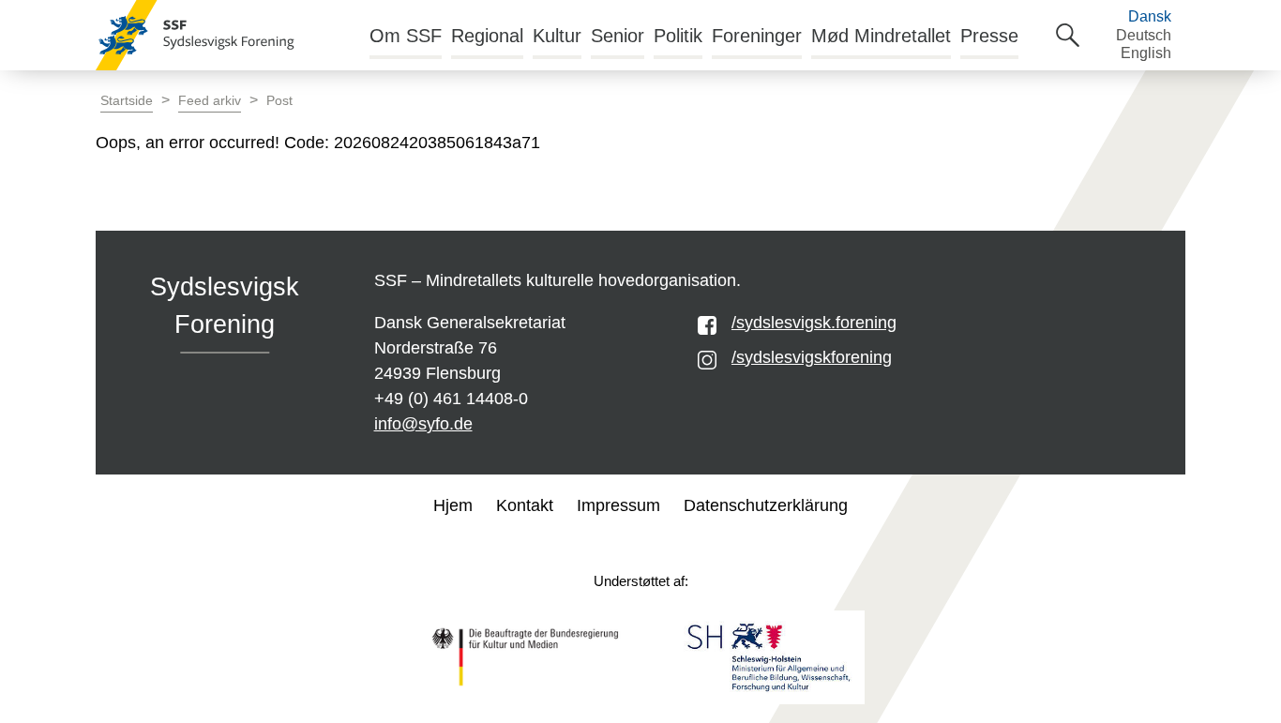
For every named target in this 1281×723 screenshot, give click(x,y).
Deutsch (1143, 35)
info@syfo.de (423, 423)
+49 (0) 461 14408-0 (451, 398)
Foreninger (757, 35)
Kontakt (524, 505)
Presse (989, 35)
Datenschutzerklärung (766, 505)
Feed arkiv (209, 101)
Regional (487, 35)
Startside (126, 101)
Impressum (618, 505)
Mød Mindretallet (881, 35)
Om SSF (405, 35)
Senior (617, 35)
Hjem (453, 505)
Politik (678, 35)
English (1146, 53)
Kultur (557, 35)
